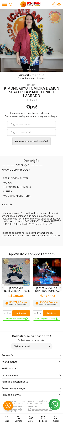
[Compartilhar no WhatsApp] (36, 75)
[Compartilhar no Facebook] (33, 75)
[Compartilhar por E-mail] (43, 75)
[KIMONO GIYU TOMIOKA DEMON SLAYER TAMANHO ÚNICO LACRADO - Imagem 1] (31, 40)
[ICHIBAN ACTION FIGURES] (30, 4)
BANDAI (31, 85)
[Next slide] (59, 40)
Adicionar (21, 313)
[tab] (28, 69)
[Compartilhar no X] (39, 75)
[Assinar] (49, 346)
